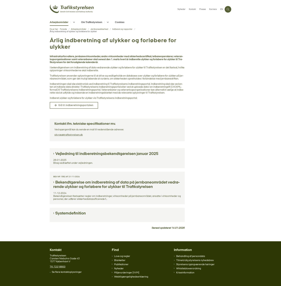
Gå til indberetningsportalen (75, 105)
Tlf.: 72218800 (57, 267)
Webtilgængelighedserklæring (131, 277)
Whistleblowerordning (188, 268)
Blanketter (119, 260)
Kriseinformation (185, 272)
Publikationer (121, 264)
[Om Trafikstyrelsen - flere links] (107, 22)
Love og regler (122, 256)
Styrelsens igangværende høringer (195, 264)
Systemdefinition (70, 213)
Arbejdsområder (59, 22)
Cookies (119, 22)
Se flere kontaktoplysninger (67, 272)
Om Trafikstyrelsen (91, 22)
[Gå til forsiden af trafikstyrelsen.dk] (113, 9)
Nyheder (119, 268)
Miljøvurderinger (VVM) (126, 272)
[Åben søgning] (228, 9)
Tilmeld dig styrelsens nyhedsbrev (195, 260)
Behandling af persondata (190, 256)
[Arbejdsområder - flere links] (73, 22)
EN (221, 9)
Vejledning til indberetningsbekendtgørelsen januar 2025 (106, 154)
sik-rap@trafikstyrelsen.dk (68, 135)
